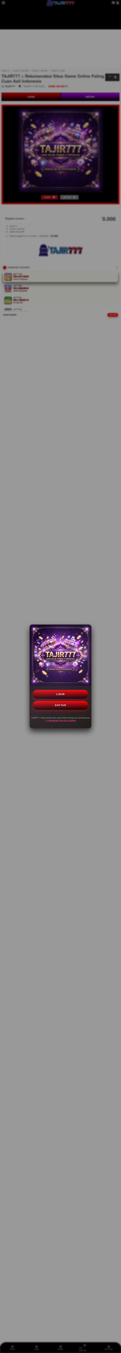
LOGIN (60, 694)
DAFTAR (60, 705)
